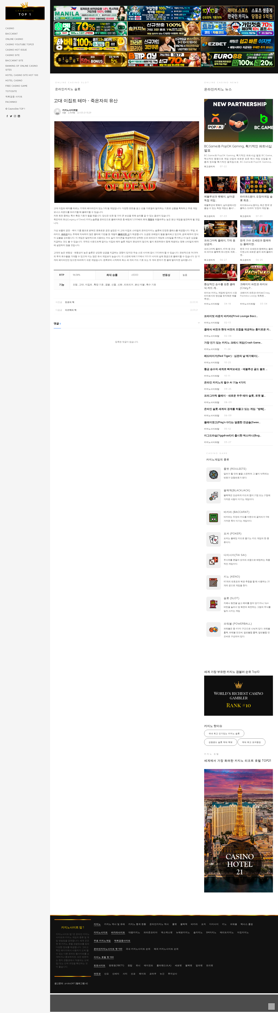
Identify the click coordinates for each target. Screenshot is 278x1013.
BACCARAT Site (14, 60)
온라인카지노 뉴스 (218, 89)
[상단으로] (271, 1006)
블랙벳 (188, 965)
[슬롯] (213, 604)
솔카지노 (198, 932)
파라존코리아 (151, 932)
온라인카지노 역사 (159, 924)
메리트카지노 (227, 932)
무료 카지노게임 (102, 940)
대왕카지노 (134, 932)
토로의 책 (69, 302)
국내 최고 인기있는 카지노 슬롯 (224, 733)
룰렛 (174, 924)
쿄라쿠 (152, 973)
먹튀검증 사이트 (14, 96)
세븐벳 (178, 965)
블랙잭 (183, 924)
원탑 (130, 965)
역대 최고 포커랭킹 (251, 742)
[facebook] (7, 116)
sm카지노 (211, 932)
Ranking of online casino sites (22, 67)
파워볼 (233, 924)
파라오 (64, 234)
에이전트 (148, 965)
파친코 (97, 973)
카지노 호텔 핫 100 (104, 957)
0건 (64, 112)
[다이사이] (213, 560)
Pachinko (11, 102)
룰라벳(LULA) (164, 965)
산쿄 (133, 973)
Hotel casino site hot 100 (22, 75)
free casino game (17, 85)
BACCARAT (12, 33)
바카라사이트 (118, 932)
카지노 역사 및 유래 (114, 924)
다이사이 (214, 924)
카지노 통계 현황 (137, 924)
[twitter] (11, 116)
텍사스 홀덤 (247, 924)
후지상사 (172, 973)
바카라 (194, 924)
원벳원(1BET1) (116, 965)
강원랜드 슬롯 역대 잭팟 (221, 742)
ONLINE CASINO (14, 39)
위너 (138, 965)
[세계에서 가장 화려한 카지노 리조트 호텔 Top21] (238, 830)
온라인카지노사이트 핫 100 (108, 949)
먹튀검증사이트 (122, 940)
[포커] (213, 539)
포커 (203, 924)
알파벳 (199, 965)
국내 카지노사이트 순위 (138, 949)
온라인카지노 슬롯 (68, 89)
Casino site (13, 55)
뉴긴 (162, 973)
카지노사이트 (101, 932)
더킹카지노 (243, 932)
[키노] (213, 582)
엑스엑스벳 (167, 932)
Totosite (11, 91)
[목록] (196, 110)
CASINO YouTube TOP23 (20, 44)
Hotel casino (14, 80)
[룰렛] (213, 474)
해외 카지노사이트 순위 (166, 949)
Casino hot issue (16, 49)
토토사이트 (99, 965)
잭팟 (150, 219)
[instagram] (15, 116)
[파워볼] (213, 629)
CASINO (10, 28)
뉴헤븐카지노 (183, 932)
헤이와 (142, 973)
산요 (106, 973)
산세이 (115, 973)
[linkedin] (19, 116)
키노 (224, 924)
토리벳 (209, 965)
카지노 (97, 924)
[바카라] (213, 517)
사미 (125, 973)
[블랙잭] (213, 496)
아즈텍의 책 (70, 310)
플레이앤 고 (123, 234)
